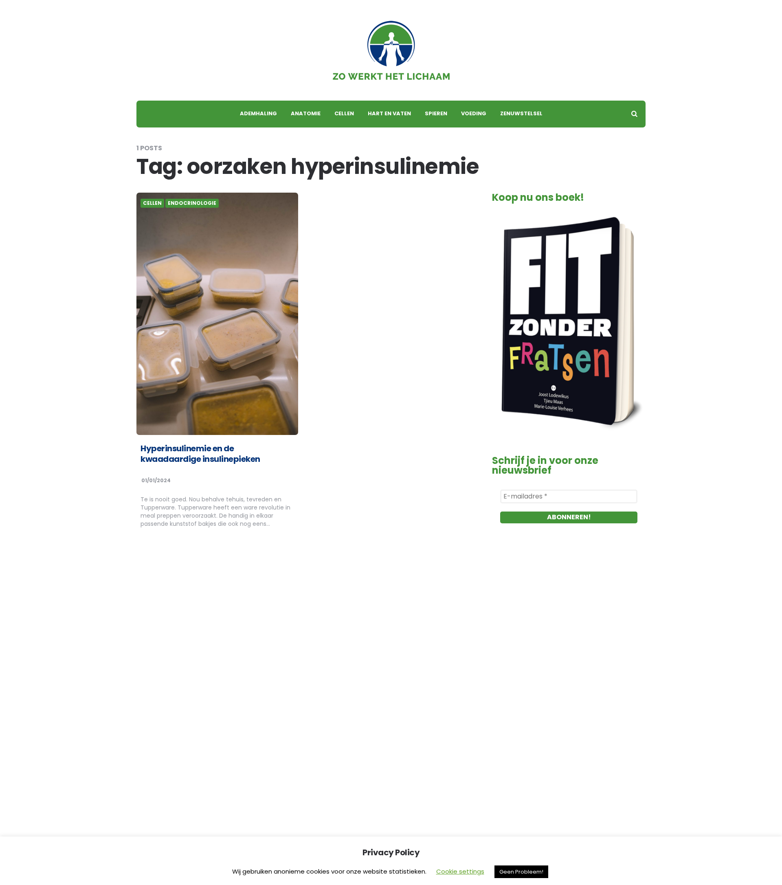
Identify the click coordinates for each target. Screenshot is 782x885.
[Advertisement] (569, 626)
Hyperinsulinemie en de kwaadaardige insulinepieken (200, 454)
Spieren (436, 113)
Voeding (473, 113)
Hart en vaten (389, 113)
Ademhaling (258, 113)
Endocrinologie (192, 203)
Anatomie (306, 113)
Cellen (344, 113)
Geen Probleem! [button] (521, 872)
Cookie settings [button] (460, 871)
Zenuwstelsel (521, 113)
